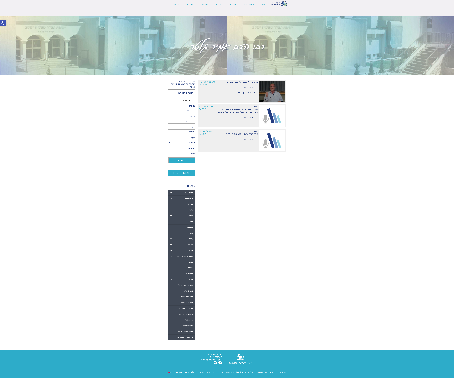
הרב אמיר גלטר (250, 87)
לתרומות (176, 4)
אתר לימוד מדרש (187, 297)
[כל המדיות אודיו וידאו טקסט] (181, 153)
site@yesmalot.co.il (232, 372)
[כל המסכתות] (181, 121)
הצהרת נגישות (262, 372)
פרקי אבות (189, 274)
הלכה (181, 239)
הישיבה (263, 4)
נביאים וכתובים (181, 198)
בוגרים (233, 4)
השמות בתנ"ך (188, 326)
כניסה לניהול (218, 372)
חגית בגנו (197, 372)
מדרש (181, 210)
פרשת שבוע (181, 192)
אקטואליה (189, 227)
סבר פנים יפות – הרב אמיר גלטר (242, 134)
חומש (191, 262)
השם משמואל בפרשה (185, 332)
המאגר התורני (248, 4)
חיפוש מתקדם (181, 172)
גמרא (181, 215)
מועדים (181, 204)
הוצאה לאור (219, 4)
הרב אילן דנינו (244, 92)
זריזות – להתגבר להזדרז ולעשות (241, 82)
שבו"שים (204, 4)
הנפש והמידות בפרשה (185, 308)
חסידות (190, 268)
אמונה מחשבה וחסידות (181, 256)
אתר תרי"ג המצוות (187, 303)
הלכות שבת (189, 320)
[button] (3, 23)
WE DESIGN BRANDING (178, 372)
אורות (181, 250)
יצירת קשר (190, 4)
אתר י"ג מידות (181, 291)
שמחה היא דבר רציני (186, 314)
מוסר (191, 222)
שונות (255, 106)
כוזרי (191, 233)
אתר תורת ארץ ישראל (185, 285)
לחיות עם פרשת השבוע (185, 337)
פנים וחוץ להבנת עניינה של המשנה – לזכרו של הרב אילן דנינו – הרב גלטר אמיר (237, 111)
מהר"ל (181, 244)
